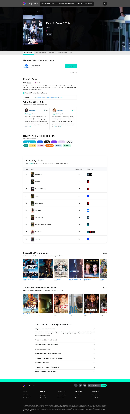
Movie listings (26, 397)
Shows (32, 11)
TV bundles (43, 395)
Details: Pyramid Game (40, 52)
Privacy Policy (30, 410)
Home (25, 11)
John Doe (36, 97)
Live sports (25, 394)
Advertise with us (96, 395)
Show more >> (28, 126)
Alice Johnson (47, 97)
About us (77, 397)
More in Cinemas (52, 52)
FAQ (71, 52)
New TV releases (27, 395)
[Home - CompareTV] (31, 4)
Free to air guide (61, 395)
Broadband (43, 397)
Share (50, 34)
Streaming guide (61, 394)
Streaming (42, 394)
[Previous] (26, 270)
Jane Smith (41, 97)
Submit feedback (96, 397)
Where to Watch (28, 52)
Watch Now (71, 66)
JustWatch (74, 72)
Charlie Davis (59, 97)
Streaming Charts (62, 52)
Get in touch (95, 394)
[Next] (104, 270)
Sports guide (60, 397)
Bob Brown (53, 97)
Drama (48, 27)
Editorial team (78, 394)
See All (105, 253)
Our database (78, 395)
